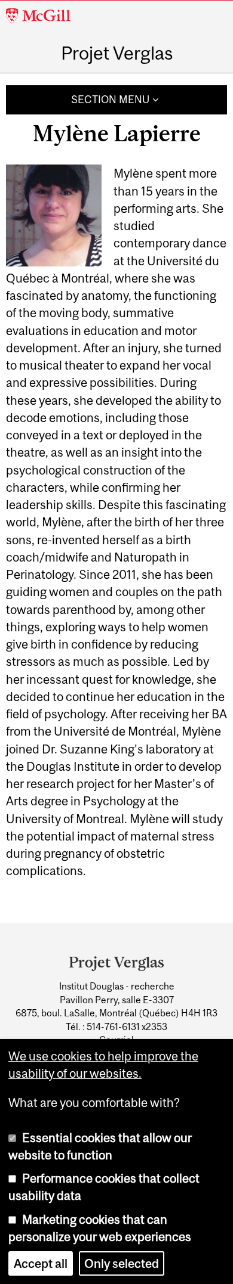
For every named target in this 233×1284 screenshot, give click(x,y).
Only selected (121, 1263)
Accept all (41, 1263)
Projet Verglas (117, 53)
